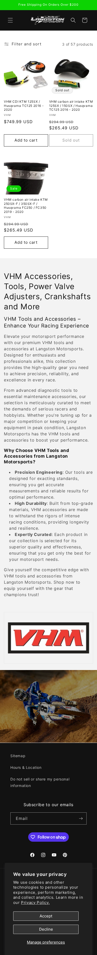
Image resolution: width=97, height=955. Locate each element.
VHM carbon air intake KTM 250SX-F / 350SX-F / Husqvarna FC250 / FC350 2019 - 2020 (26, 206)
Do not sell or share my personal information (39, 782)
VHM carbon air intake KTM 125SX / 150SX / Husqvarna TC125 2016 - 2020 (71, 105)
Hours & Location (26, 767)
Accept (46, 916)
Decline (46, 929)
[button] (10, 20)
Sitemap (17, 756)
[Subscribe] (80, 818)
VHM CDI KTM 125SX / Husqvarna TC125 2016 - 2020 (24, 105)
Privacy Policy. (35, 902)
